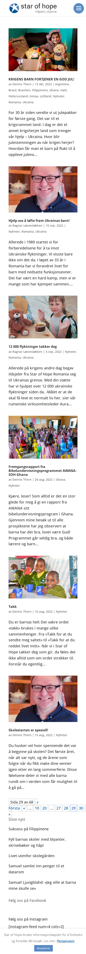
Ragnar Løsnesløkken (27, 225)
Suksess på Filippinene (29, 828)
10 (37, 808)
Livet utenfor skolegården (31, 855)
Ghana (54, 90)
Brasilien (24, 90)
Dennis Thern (22, 84)
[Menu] (78, 8)
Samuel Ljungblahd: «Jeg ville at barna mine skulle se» (42, 885)
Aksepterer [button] (43, 948)
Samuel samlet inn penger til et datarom (36, 868)
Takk (13, 606)
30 (81, 808)
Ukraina (28, 102)
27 (58, 808)
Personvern (66, 941)
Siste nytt (17, 819)
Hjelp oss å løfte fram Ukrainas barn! (39, 220)
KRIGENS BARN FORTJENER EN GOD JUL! (41, 79)
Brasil (12, 90)
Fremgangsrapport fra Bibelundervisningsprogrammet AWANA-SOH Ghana (42, 470)
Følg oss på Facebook (27, 900)
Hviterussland (18, 96)
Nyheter (58, 96)
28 (66, 808)
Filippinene (40, 90)
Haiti (63, 90)
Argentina (62, 84)
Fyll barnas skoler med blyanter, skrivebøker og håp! (37, 842)
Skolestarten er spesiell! (28, 730)
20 (44, 808)
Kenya (34, 96)
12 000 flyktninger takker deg (33, 346)
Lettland (45, 96)
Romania (15, 102)
